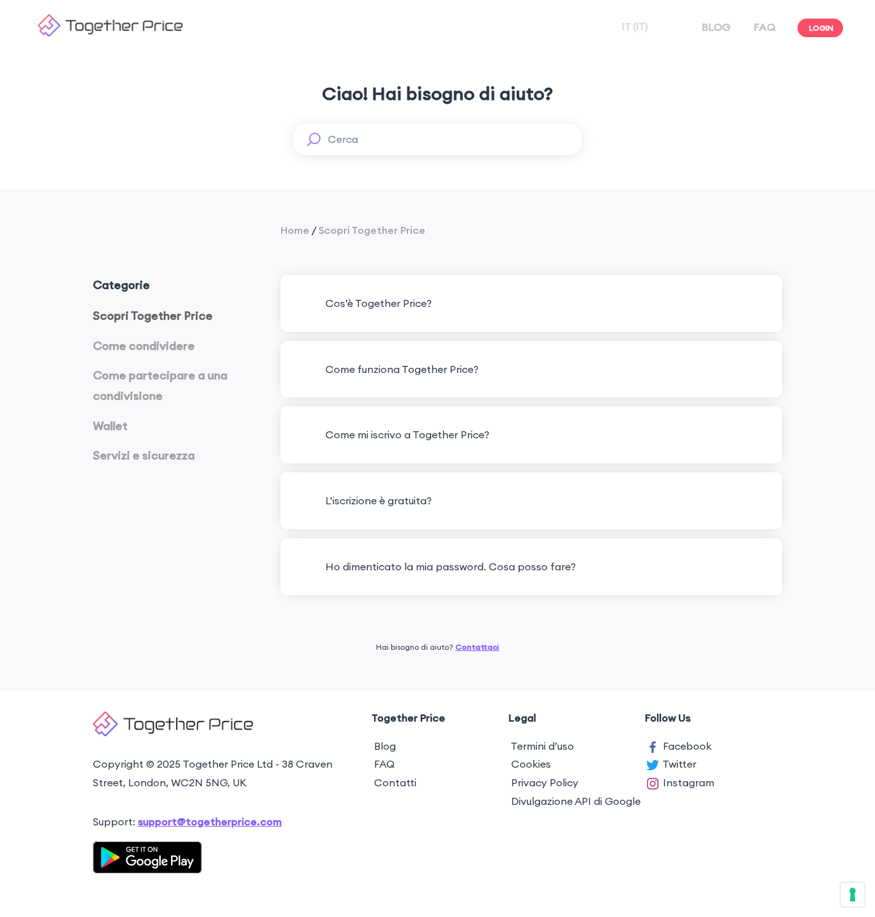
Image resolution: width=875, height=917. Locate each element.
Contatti (395, 782)
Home (295, 230)
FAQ (765, 27)
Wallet (110, 425)
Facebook (687, 745)
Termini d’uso (542, 745)
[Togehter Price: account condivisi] (110, 32)
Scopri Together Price (371, 230)
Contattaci (477, 647)
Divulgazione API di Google (576, 801)
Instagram (688, 782)
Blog (385, 745)
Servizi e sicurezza (144, 455)
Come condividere (144, 345)
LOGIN (821, 28)
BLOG (716, 27)
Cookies (531, 763)
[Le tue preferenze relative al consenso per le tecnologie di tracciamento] (852, 894)
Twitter (679, 763)
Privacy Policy (544, 782)
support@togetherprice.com (210, 821)
